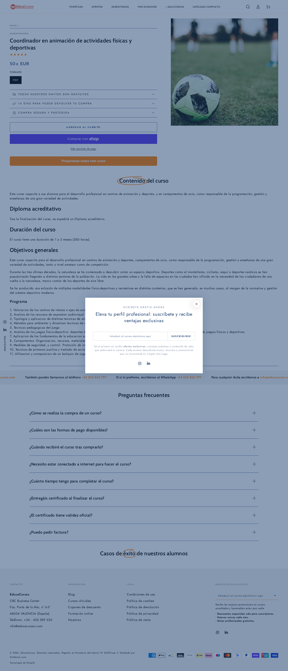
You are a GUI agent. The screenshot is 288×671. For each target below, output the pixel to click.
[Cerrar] (196, 304)
